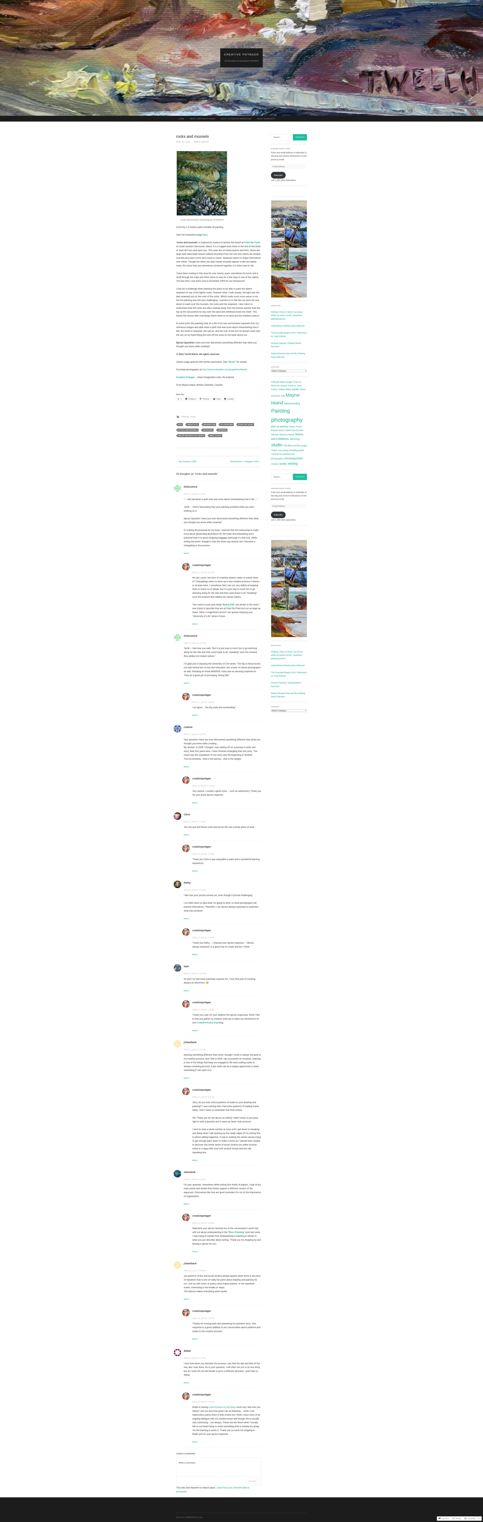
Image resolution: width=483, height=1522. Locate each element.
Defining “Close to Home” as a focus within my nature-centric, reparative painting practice (287, 315)
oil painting (227, 424)
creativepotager (201, 565)
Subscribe (278, 175)
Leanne (188, 727)
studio (193, 416)
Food (299, 386)
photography (287, 420)
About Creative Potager (202, 119)
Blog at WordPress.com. (189, 1517)
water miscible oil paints (191, 435)
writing (293, 463)
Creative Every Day (207, 1022)
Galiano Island (285, 389)
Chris (187, 814)
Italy (283, 396)
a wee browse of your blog (222, 1407)
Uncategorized (293, 458)
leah (186, 966)
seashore (208, 430)
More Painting (236, 1232)
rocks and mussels (188, 430)
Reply (186, 553)
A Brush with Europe (281, 382)
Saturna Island (286, 434)
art (180, 424)
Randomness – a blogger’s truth (245, 461)
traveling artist (296, 450)
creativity (192, 424)
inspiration (209, 424)
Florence (292, 385)
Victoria (274, 464)
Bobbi (187, 1350)
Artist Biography (266, 119)
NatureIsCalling (292, 403)
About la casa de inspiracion (236, 119)
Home (181, 119)
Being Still (228, 604)
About (232, 362)
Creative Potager (241, 54)
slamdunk (189, 1172)
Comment (252, 1481)
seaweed (222, 430)
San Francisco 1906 (186, 461)
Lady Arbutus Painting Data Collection (288, 326)
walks (283, 463)
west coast (216, 435)
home (303, 389)
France (274, 389)
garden (295, 389)
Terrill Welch (201, 142)
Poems (292, 426)
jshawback (190, 1042)
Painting (185, 416)
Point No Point (252, 242)
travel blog (283, 450)
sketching (295, 439)
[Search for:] (289, 137)
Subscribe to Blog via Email (281, 148)
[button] (289, 209)
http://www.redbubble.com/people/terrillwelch (224, 369)
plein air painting (279, 426)
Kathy (187, 882)
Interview (275, 396)
